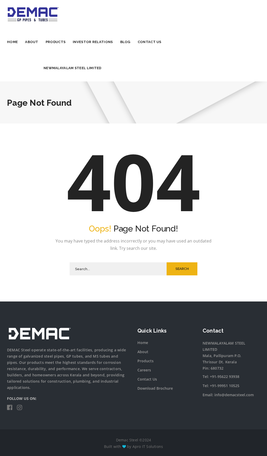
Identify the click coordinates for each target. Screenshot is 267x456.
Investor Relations (93, 42)
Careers (144, 370)
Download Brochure (155, 388)
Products (55, 42)
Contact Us (149, 42)
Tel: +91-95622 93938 (221, 376)
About (31, 42)
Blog (125, 42)
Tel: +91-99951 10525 (221, 385)
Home (12, 42)
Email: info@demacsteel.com (228, 394)
